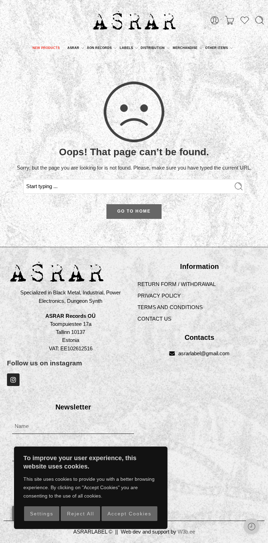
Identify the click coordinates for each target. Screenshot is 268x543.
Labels (126, 48)
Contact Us (154, 319)
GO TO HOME (134, 211)
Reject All (80, 513)
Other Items (216, 48)
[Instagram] (13, 379)
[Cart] (229, 20)
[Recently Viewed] (251, 526)
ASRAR (73, 48)
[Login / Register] (214, 20)
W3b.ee (186, 532)
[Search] (260, 20)
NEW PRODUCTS (46, 48)
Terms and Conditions (170, 307)
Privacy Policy (159, 296)
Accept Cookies (129, 513)
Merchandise (185, 48)
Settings (41, 513)
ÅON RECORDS (99, 48)
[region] (91, 487)
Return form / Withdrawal (176, 284)
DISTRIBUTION (153, 48)
